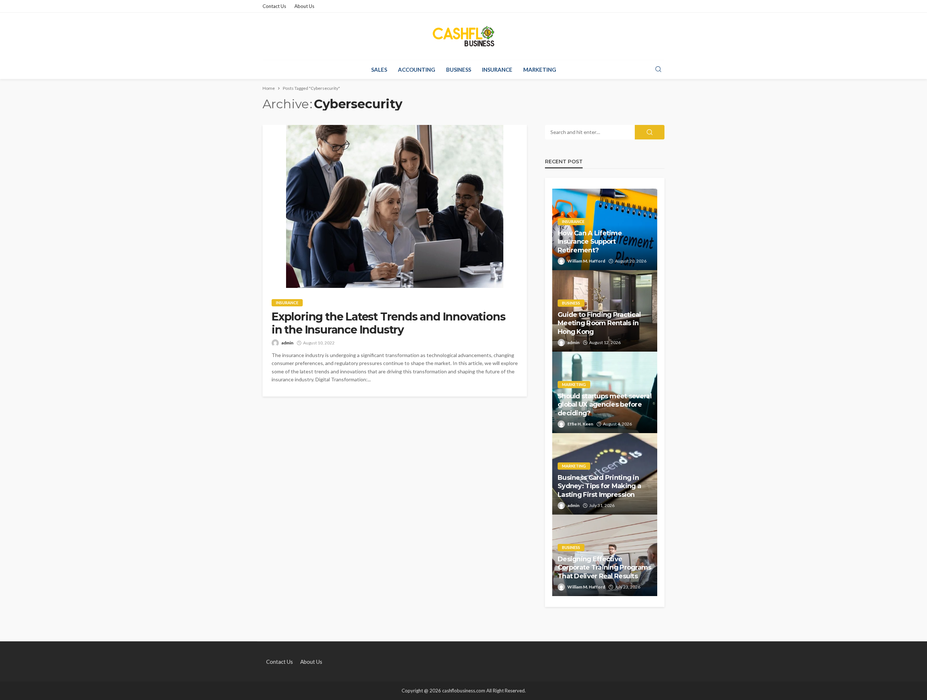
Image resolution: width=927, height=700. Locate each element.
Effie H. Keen (580, 424)
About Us (304, 6)
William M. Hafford (586, 261)
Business (458, 69)
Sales (379, 69)
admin (287, 342)
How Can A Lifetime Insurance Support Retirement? (590, 241)
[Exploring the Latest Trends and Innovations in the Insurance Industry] (395, 206)
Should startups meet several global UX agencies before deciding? (604, 404)
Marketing (539, 69)
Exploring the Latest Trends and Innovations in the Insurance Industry (388, 323)
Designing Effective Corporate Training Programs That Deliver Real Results (604, 567)
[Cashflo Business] (463, 36)
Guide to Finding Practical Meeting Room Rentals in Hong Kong (599, 323)
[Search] (658, 69)
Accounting (416, 69)
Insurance (497, 69)
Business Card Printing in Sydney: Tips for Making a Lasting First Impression (599, 486)
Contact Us (274, 6)
